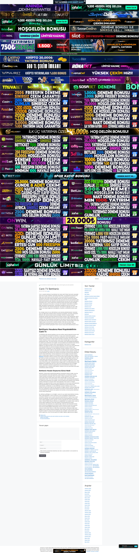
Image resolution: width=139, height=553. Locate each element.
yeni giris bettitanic (89, 478)
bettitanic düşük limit (96, 389)
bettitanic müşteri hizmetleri (90, 420)
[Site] (34, 94)
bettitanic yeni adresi (91, 459)
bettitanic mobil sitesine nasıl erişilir (90, 419)
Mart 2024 (87, 519)
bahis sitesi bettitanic (89, 356)
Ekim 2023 (87, 529)
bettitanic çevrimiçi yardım (88, 465)
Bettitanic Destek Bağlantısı (91, 323)
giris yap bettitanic (89, 470)
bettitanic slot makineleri (89, 439)
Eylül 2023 (87, 530)
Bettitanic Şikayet (88, 301)
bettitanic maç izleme (59, 416)
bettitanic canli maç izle (91, 376)
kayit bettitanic (89, 475)
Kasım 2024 (87, 505)
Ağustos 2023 (88, 532)
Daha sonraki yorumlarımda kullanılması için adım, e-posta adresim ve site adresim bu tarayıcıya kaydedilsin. (59, 451)
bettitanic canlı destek (89, 380)
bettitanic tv (87, 449)
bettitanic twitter (95, 452)
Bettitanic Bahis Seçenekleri (90, 364)
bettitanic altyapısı (88, 359)
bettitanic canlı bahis (90, 377)
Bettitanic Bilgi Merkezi (90, 310)
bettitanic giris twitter (88, 393)
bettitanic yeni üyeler (88, 464)
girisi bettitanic (88, 468)
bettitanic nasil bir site (89, 422)
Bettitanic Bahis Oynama (90, 316)
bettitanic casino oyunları (95, 386)
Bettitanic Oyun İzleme (89, 308)
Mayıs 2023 (87, 538)
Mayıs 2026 (87, 492)
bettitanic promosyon (88, 435)
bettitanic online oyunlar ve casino (89, 425)
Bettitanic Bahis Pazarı (89, 334)
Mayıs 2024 (87, 516)
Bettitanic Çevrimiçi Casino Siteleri (92, 296)
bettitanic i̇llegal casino (95, 409)
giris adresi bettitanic (88, 467)
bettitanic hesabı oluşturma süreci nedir (47, 416)
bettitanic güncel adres (89, 402)
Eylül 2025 (87, 494)
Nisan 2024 (87, 518)
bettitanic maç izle (89, 416)
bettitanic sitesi (96, 438)
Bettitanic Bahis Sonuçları (90, 321)
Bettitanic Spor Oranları (90, 330)
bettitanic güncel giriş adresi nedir (91, 405)
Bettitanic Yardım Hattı (89, 456)
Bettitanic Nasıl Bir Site (90, 423)
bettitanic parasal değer (88, 426)
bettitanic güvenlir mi (88, 406)
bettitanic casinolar (87, 386)
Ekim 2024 (87, 506)
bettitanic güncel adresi (89, 403)
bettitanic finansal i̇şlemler (88, 390)
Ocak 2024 (87, 523)
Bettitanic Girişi (89, 399)
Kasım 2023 (87, 527)
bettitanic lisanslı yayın (88, 415)
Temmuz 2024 (88, 512)
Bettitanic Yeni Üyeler (89, 327)
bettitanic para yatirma (89, 427)
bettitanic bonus (89, 373)
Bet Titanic (87, 294)
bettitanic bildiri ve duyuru (88, 371)
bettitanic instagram (88, 409)
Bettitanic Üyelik (95, 464)
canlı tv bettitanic (66, 416)
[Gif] (69, 131)
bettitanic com (89, 389)
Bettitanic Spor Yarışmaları (90, 319)
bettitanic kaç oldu (89, 412)
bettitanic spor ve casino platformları (90, 446)
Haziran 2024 (88, 514)
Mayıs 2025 (87, 497)
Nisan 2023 (87, 540)
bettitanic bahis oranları (90, 363)
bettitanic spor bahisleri (89, 445)
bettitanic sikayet (89, 438)
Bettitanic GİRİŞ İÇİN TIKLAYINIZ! (69, 53)
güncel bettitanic (89, 473)
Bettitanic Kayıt (88, 411)
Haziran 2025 (88, 495)
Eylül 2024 (87, 508)
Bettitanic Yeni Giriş (90, 461)
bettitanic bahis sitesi (90, 366)
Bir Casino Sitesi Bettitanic (45, 418)
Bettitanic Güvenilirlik (89, 317)
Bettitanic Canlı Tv (89, 312)
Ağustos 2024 (88, 510)
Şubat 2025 (87, 499)
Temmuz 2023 (88, 534)
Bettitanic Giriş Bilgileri (44, 417)
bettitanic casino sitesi (89, 387)
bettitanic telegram (90, 448)
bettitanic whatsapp (88, 455)
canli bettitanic (96, 465)
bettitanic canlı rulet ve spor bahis (89, 384)
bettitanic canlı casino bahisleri (89, 379)
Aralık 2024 (87, 503)
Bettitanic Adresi (88, 288)
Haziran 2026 (88, 490)
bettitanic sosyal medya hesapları (91, 442)
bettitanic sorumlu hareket (88, 441)
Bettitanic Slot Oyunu (89, 332)
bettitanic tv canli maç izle (90, 451)
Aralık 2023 (87, 525)
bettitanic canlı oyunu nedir (88, 383)
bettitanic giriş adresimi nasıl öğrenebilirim (91, 397)
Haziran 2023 (88, 536)
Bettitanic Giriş (88, 290)
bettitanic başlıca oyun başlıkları (89, 370)
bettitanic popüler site (89, 432)
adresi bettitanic (89, 354)
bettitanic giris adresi (90, 392)
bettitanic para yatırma (90, 429)
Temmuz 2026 (88, 488)
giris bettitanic (96, 467)
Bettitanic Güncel (88, 303)
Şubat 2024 (87, 521)
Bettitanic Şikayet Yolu (89, 328)
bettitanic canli (88, 374)
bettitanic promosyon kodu (92, 436)
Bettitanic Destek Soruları (90, 325)
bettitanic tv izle (88, 452)
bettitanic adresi (89, 357)
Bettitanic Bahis (90, 361)
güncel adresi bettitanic (90, 471)
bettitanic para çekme (90, 431)
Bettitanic (97, 278)
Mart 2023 (87, 542)
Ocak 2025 (87, 501)
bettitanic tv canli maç (94, 449)
